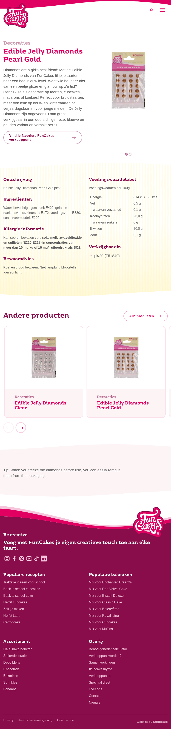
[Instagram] (7, 558)
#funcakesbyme (100, 669)
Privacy (8, 720)
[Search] (152, 10)
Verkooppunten (100, 676)
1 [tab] (126, 154)
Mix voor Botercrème (104, 609)
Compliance (65, 720)
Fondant (9, 689)
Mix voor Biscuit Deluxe (106, 595)
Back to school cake (18, 595)
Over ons (95, 689)
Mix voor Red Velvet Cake (108, 589)
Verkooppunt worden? (105, 656)
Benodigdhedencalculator (108, 649)
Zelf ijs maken (13, 609)
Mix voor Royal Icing (104, 615)
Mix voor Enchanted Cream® (110, 582)
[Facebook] (14, 558)
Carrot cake (11, 622)
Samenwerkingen (102, 662)
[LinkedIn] (43, 558)
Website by (152, 721)
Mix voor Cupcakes (103, 622)
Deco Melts (11, 662)
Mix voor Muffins (101, 629)
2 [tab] (130, 154)
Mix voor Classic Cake (105, 602)
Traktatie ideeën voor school (24, 582)
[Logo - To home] (148, 523)
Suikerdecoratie (15, 656)
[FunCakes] (16, 15)
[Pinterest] (21, 558)
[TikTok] (36, 558)
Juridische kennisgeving (36, 720)
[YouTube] (29, 558)
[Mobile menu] (162, 10)
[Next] (21, 428)
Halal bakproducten (17, 649)
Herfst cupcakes (15, 602)
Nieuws (94, 702)
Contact (94, 696)
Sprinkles (10, 682)
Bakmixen (10, 676)
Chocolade (11, 669)
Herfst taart (11, 615)
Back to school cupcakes (21, 589)
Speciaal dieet (99, 682)
